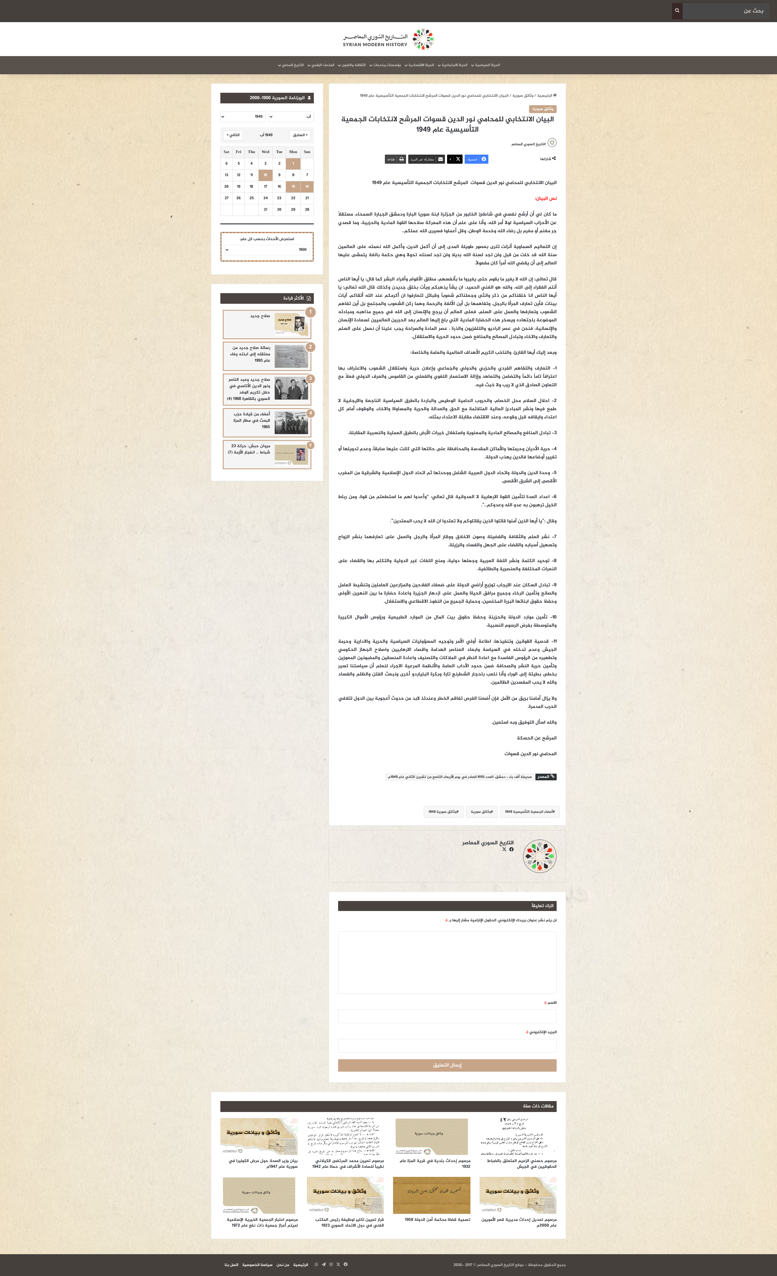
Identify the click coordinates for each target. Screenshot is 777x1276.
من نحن (283, 1265)
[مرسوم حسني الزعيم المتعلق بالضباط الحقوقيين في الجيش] (518, 1136)
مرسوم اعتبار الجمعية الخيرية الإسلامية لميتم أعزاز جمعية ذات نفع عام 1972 (262, 1222)
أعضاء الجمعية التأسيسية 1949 (529, 812)
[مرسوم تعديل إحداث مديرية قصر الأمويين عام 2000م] (518, 1195)
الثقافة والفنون (354, 65)
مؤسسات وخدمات (387, 65)
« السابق (300, 135)
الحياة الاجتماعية (454, 65)
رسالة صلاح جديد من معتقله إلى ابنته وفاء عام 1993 (250, 354)
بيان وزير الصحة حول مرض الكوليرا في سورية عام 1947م (263, 1163)
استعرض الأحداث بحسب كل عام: (267, 239)
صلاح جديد (260, 316)
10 (265, 175)
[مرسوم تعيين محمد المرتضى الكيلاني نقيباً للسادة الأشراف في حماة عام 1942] (345, 1136)
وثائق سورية (522, 95)
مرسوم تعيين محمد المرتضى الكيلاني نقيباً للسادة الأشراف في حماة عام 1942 (348, 1163)
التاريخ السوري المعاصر (528, 144)
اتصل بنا (231, 1265)
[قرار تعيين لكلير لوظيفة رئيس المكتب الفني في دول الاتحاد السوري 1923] (345, 1195)
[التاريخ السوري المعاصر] (388, 39)
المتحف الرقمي (322, 65)
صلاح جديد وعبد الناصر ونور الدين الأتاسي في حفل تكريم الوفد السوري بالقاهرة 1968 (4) (248, 389)
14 (307, 187)
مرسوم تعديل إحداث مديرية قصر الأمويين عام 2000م (519, 1222)
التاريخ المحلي (293, 65)
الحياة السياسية (487, 65)
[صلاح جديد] (291, 324)
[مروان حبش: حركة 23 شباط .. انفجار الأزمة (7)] (291, 454)
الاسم (550, 1003)
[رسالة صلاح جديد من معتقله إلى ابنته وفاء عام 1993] (291, 356)
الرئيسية (545, 95)
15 (293, 187)
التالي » (233, 135)
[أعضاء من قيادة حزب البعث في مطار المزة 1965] (291, 422)
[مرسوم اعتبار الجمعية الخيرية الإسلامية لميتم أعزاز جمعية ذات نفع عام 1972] (259, 1195)
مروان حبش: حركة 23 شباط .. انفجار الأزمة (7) (249, 449)
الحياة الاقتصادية (421, 65)
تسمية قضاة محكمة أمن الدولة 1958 (437, 1219)
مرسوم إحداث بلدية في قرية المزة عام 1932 (435, 1163)
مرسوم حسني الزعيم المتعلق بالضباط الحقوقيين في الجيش (522, 1163)
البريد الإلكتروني (541, 1032)
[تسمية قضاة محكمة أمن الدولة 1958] (431, 1195)
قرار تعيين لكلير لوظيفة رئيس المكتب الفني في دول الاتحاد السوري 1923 (349, 1222)
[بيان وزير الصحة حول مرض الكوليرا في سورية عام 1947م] (259, 1136)
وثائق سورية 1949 (442, 812)
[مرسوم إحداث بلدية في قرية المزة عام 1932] (431, 1136)
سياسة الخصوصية (257, 1265)
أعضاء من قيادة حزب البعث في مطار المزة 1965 (251, 420)
